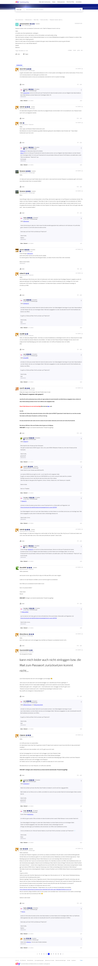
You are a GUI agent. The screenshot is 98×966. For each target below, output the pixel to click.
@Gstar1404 (26, 93)
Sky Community (19, 19)
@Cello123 (22, 151)
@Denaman (26, 221)
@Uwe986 (25, 358)
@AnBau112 (26, 303)
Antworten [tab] (19, 65)
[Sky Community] (23, 2)
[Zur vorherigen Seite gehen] (37, 954)
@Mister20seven (27, 704)
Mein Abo (36, 19)
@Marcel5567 (25, 612)
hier (49, 406)
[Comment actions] (82, 69)
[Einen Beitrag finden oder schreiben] (80, 9)
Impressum (73, 960)
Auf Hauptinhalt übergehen (6, 0)
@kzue (22, 153)
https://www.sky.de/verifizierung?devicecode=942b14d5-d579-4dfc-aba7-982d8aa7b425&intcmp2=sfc (45, 889)
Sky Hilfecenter (23, 960)
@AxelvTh (25, 441)
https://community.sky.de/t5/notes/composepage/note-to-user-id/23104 (38, 507)
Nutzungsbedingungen (39, 960)
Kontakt (68, 960)
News (53, 2)
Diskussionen (61, 2)
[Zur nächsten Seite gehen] (62, 954)
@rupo (23, 911)
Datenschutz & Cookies (49, 960)
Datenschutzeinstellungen (60, 960)
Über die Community (44, 2)
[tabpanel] (49, 511)
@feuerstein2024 (38, 704)
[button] (21, 100)
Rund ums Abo (44, 19)
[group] (70, 50)
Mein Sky (17, 960)
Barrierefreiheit (30, 960)
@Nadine (29, 942)
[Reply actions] (81, 90)
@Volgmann (26, 783)
